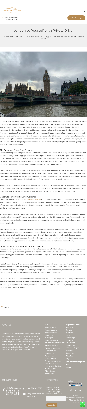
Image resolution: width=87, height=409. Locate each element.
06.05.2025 (7, 307)
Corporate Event (50, 351)
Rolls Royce (49, 338)
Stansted (69, 332)
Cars (46, 325)
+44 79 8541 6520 (11, 20)
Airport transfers (73, 325)
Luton (68, 335)
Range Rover (49, 335)
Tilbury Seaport (50, 371)
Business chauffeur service (55, 343)
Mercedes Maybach (51, 340)
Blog (68, 364)
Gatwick (69, 330)
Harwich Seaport (50, 368)
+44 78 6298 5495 (11, 17)
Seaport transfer (51, 358)
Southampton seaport (52, 363)
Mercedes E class (51, 332)
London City (70, 345)
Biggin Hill (69, 340)
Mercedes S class (51, 327)
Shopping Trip (49, 353)
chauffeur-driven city (33, 199)
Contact (69, 367)
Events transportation (52, 348)
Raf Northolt (70, 343)
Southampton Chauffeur (53, 366)
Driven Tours (49, 356)
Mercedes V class (51, 330)
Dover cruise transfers (53, 361)
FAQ (67, 359)
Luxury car (70, 353)
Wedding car (49, 374)
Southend (69, 350)
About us (69, 356)
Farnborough (70, 338)
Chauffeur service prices (75, 362)
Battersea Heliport (72, 348)
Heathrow (69, 327)
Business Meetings (51, 346)
